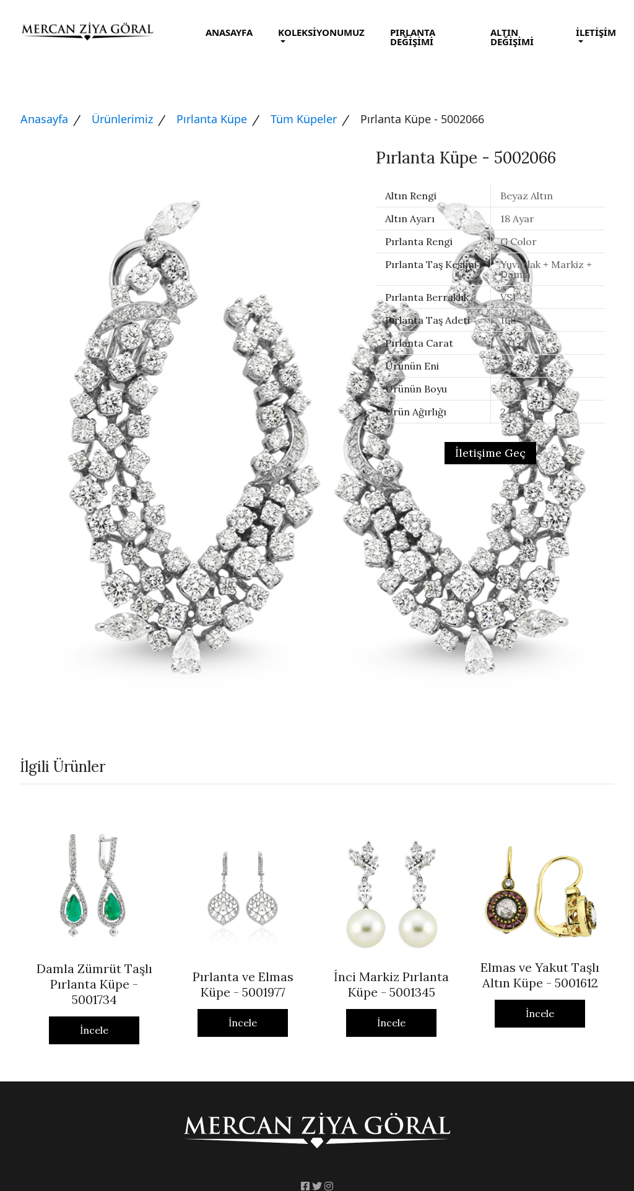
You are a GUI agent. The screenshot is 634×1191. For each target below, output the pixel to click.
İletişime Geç (490, 453)
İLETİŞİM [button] (596, 32)
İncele (94, 1030)
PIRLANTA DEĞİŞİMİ (412, 37)
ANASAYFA (229, 32)
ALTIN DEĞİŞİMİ (512, 37)
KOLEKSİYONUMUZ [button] (321, 32)
